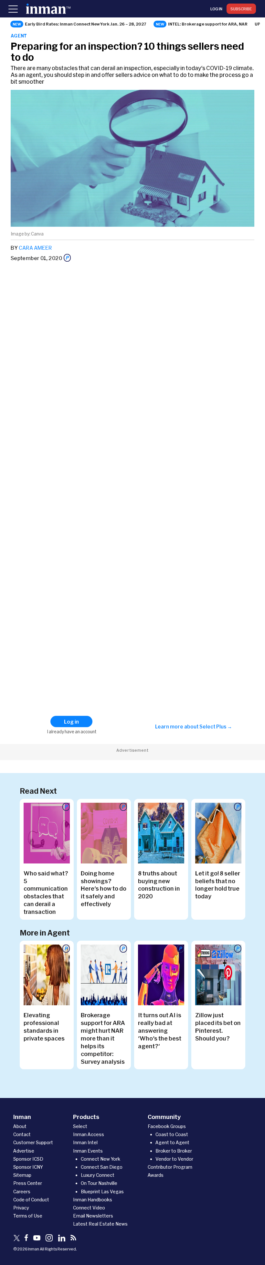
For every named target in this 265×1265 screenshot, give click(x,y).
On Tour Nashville (99, 1183)
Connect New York (100, 1159)
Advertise (23, 1151)
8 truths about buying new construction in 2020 (159, 885)
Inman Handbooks (92, 1199)
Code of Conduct (31, 1199)
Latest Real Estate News (100, 1224)
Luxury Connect (97, 1175)
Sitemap (22, 1175)
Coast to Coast (171, 1134)
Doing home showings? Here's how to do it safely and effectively (103, 889)
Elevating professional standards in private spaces (44, 1026)
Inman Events (88, 1151)
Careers (21, 1191)
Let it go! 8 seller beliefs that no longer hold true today (217, 885)
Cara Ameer (35, 248)
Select (80, 1126)
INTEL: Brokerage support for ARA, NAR (208, 23)
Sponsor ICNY (28, 1167)
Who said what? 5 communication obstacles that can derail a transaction (46, 892)
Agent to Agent (172, 1142)
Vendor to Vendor (174, 1159)
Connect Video (89, 1207)
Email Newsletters (93, 1215)
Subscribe (241, 8)
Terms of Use (27, 1215)
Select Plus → (215, 726)
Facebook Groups (167, 1126)
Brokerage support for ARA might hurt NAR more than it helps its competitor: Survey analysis (103, 1038)
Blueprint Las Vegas (102, 1191)
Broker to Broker (173, 1151)
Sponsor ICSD (28, 1159)
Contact (22, 1134)
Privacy (21, 1207)
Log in (216, 8)
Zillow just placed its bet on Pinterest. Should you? (218, 1026)
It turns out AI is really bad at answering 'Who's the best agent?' (159, 1030)
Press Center (27, 1183)
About (19, 1126)
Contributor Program (170, 1167)
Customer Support (33, 1142)
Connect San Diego (101, 1167)
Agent (19, 35)
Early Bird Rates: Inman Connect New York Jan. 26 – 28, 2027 (85, 23)
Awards (156, 1175)
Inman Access (88, 1134)
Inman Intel (85, 1142)
